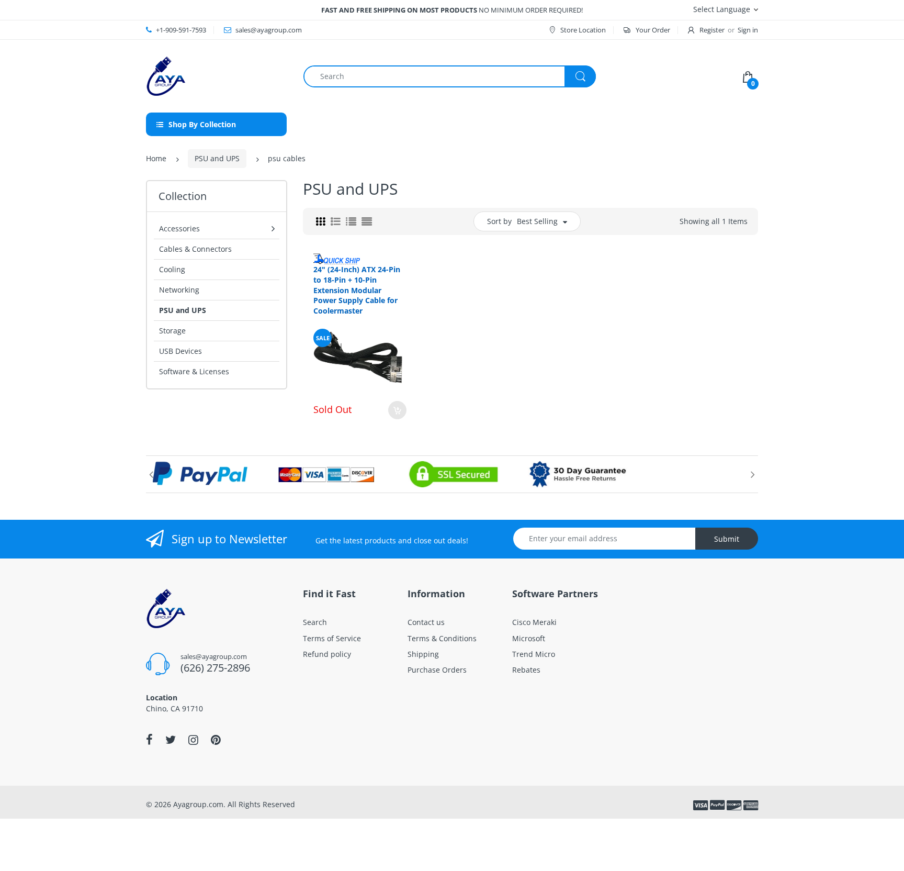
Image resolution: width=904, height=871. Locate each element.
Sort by (499, 221)
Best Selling (537, 221)
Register (712, 30)
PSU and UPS (217, 158)
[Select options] (397, 410)
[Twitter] (170, 739)
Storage (172, 331)
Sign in (748, 30)
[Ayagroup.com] (165, 75)
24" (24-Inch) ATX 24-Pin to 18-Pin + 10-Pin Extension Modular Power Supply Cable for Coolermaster (356, 289)
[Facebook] (149, 739)
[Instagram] (193, 739)
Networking (179, 290)
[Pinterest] (216, 739)
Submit (726, 539)
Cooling (172, 269)
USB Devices (180, 351)
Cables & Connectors (195, 249)
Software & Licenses (194, 371)
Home (156, 158)
